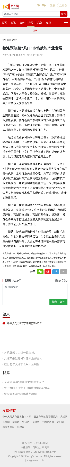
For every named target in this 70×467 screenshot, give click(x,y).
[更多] (63, 271)
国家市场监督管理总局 (46, 416)
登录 (64, 5)
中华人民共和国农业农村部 (17, 416)
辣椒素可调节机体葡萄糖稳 (20, 393)
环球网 (20, 427)
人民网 (6, 422)
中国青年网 (8, 427)
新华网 (16, 422)
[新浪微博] (48, 271)
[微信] (40, 271)
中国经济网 (48, 422)
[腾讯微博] (55, 271)
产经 (14, 39)
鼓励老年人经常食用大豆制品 (21, 364)
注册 (52, 5)
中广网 (6, 39)
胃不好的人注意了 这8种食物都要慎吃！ (28, 387)
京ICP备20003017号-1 (35, 460)
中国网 (25, 422)
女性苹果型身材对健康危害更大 (23, 358)
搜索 (63, 13)
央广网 (60, 422)
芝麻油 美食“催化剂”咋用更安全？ (24, 382)
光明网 (35, 422)
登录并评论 (58, 301)
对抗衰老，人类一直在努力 (20, 352)
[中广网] (11, 6)
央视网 (63, 416)
